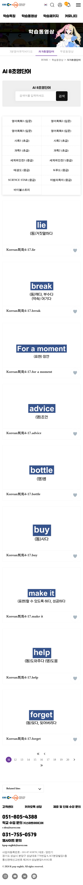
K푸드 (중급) (61, 170)
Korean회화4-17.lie (20, 250)
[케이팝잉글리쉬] (13, 5)
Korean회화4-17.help (22, 677)
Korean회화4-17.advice (23, 433)
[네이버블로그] (24, 876)
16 (41, 759)
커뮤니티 (71, 16)
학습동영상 (29, 16)
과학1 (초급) (21, 150)
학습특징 (9, 16)
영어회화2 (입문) (61, 121)
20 (67, 759)
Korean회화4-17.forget (23, 739)
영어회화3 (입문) (22, 130)
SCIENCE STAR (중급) (22, 180)
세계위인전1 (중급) (21, 160)
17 (48, 759)
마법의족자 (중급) (61, 180)
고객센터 (7, 807)
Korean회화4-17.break (23, 311)
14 (28, 759)
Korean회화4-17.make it (24, 616)
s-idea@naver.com (11, 827)
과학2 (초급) (61, 150)
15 (35, 759)
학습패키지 (51, 16)
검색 (62, 96)
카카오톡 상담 (33, 807)
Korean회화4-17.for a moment (29, 372)
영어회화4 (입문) (61, 130)
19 (61, 759)
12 (15, 759)
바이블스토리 (22, 189)
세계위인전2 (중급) (61, 160)
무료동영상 (67, 51)
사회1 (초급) (21, 140)
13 (21, 759)
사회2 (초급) (61, 140)
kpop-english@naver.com (14, 845)
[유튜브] (15, 876)
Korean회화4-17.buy (21, 555)
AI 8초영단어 (46, 51)
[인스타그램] (5, 876)
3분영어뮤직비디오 (21, 51)
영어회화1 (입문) (22, 121)
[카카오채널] (34, 876)
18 (54, 759)
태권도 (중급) (22, 170)
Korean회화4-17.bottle (23, 494)
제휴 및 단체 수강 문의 (67, 807)
